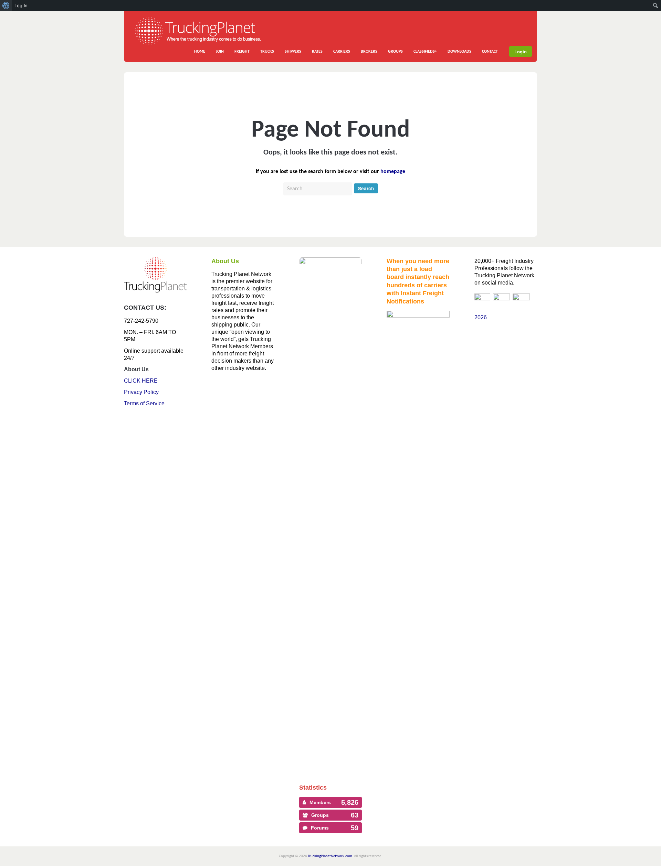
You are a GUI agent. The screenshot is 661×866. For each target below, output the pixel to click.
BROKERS (369, 52)
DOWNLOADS (459, 52)
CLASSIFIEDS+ (425, 52)
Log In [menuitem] (21, 5)
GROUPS (395, 52)
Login (520, 51)
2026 (480, 317)
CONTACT (490, 52)
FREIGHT (242, 52)
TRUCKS (267, 52)
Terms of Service (144, 403)
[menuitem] (6, 5)
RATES (317, 52)
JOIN (220, 52)
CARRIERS (341, 52)
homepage (392, 171)
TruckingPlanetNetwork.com (330, 856)
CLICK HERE (141, 381)
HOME (199, 52)
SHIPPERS (293, 52)
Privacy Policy (141, 392)
